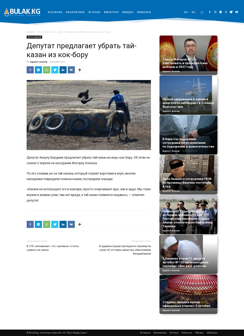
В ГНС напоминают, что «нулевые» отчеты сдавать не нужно (53, 248)
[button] (202, 12)
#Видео (199, 332)
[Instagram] (215, 12)
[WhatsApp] (46, 69)
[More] (79, 69)
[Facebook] (210, 12)
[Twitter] (231, 12)
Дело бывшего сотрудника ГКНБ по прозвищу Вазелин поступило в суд (187, 182)
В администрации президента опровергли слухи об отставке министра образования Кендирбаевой (125, 250)
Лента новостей (46, 31)
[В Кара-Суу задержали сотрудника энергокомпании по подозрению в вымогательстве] (188, 135)
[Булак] (22, 12)
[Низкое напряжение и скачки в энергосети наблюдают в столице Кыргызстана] (188, 95)
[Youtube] (236, 12)
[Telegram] (220, 12)
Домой (30, 31)
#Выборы (212, 332)
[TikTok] (226, 12)
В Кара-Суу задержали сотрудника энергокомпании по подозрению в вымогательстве (188, 142)
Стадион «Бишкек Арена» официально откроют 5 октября (186, 304)
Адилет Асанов (38, 61)
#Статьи (174, 332)
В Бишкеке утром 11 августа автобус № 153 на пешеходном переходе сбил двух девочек (185, 262)
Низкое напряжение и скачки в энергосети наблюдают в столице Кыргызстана (188, 102)
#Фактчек (187, 332)
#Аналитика (160, 332)
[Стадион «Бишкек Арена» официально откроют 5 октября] (188, 291)
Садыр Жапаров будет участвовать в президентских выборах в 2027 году (185, 63)
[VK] (71, 69)
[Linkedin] (63, 69)
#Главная (145, 332)
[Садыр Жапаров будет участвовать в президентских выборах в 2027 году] (188, 53)
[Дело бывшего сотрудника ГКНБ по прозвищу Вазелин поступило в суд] (188, 173)
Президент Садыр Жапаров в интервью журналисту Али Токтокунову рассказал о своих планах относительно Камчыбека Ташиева (187, 218)
